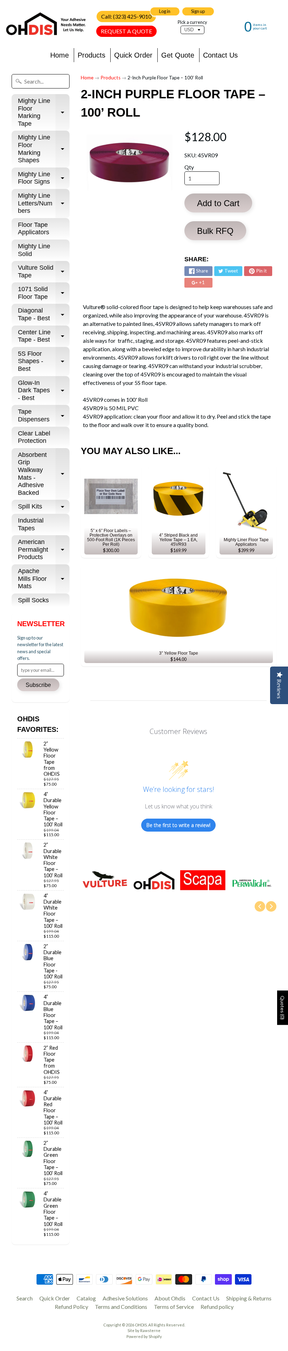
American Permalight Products (44, 549)
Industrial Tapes (31, 524)
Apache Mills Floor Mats (44, 579)
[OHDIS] (46, 24)
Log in (164, 11)
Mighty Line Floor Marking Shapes (44, 149)
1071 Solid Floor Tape (44, 293)
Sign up (198, 11)
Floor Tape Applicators (33, 228)
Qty (189, 167)
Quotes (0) (283, 1008)
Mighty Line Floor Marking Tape (44, 112)
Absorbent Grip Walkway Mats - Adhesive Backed (44, 473)
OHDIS (141, 1325)
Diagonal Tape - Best (44, 314)
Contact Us (220, 55)
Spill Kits (44, 508)
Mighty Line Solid (34, 250)
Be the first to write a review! (178, 825)
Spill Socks (33, 600)
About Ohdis (170, 1298)
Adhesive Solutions (125, 1298)
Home (59, 55)
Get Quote (177, 55)
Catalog (86, 1298)
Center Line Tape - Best (44, 336)
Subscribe (38, 685)
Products (91, 55)
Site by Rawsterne (144, 1330)
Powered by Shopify (144, 1336)
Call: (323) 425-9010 (126, 16)
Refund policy (217, 1306)
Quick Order (133, 55)
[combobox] (41, 81)
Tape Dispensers (44, 416)
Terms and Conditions (121, 1306)
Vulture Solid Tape (44, 272)
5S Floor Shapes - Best (44, 361)
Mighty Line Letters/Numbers (44, 203)
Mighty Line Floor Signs (44, 178)
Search (25, 1298)
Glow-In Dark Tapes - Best (44, 390)
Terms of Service (174, 1306)
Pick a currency (192, 22)
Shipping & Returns (248, 1298)
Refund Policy (71, 1306)
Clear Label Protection (34, 437)
